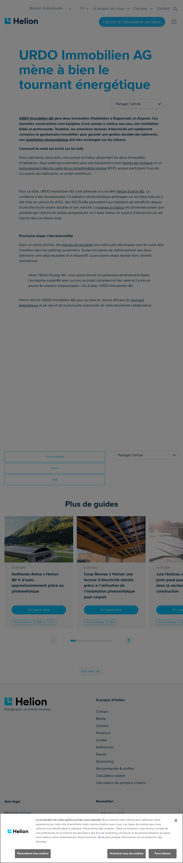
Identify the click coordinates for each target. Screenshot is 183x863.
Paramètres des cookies (32, 853)
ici (99, 837)
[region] (91, 838)
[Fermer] (176, 820)
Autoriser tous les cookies (126, 853)
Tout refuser (162, 853)
